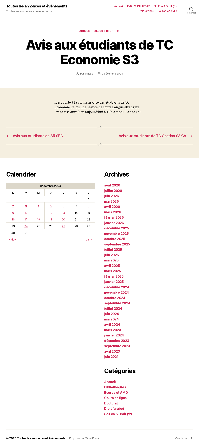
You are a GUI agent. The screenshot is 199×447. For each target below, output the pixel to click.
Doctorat (111, 403)
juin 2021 (111, 357)
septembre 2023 (117, 346)
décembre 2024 (116, 287)
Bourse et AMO (167, 11)
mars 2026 (112, 212)
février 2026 (114, 217)
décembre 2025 (116, 228)
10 (26, 212)
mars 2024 (112, 330)
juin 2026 (111, 196)
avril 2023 (112, 351)
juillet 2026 (113, 191)
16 (13, 219)
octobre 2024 (114, 298)
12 (50, 212)
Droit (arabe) (146, 11)
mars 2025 (112, 271)
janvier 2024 (114, 335)
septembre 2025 (117, 244)
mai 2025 (111, 260)
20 (63, 219)
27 (63, 226)
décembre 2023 (116, 341)
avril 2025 (112, 266)
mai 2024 (111, 319)
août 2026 (112, 185)
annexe (89, 73)
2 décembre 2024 (112, 73)
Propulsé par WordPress (84, 438)
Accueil (118, 6)
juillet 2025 (113, 250)
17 (26, 219)
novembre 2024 (116, 292)
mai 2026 (111, 201)
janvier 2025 (114, 282)
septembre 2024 (117, 303)
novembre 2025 (116, 234)
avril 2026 (112, 207)
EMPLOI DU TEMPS (138, 6)
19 (50, 219)
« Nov (12, 239)
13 (63, 212)
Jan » (89, 239)
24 (26, 226)
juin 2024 (111, 314)
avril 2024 (112, 325)
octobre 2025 (114, 239)
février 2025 (114, 276)
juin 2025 (111, 255)
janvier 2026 (114, 223)
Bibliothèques (115, 387)
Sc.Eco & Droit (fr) (165, 6)
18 (38, 219)
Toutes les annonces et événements (36, 6)
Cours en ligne (115, 398)
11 (38, 212)
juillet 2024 (113, 309)
